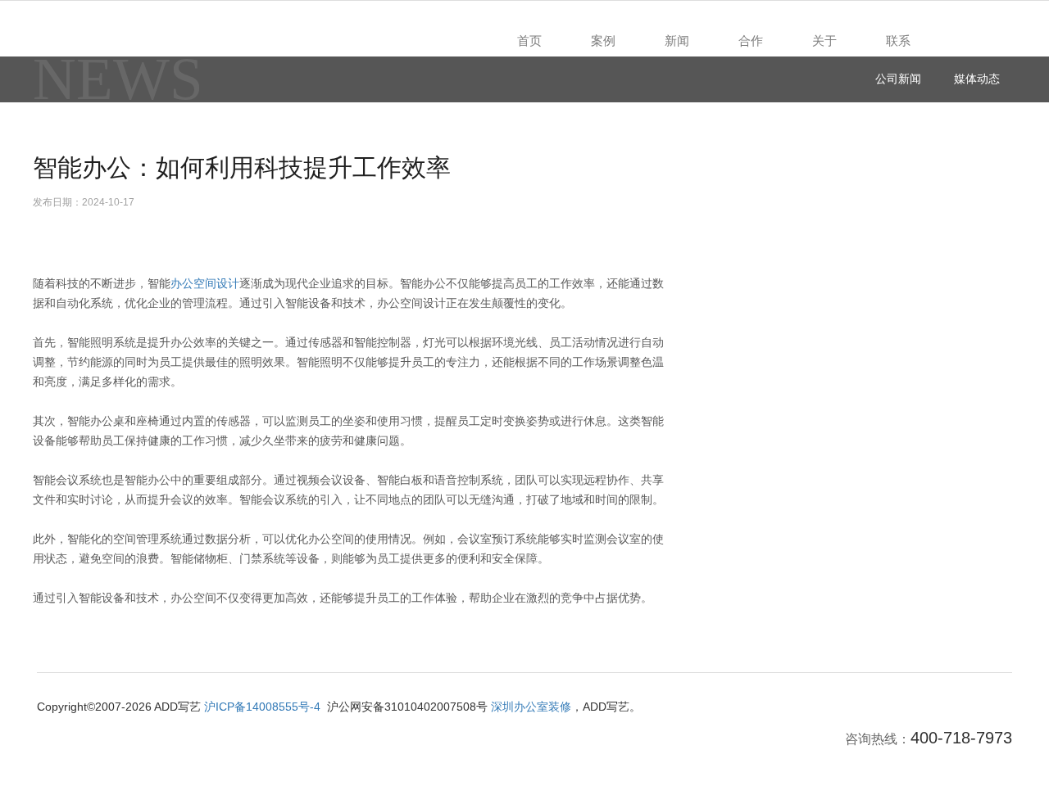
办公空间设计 (204, 283)
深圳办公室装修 (531, 706)
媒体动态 (977, 78)
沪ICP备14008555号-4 (262, 706)
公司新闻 (898, 78)
